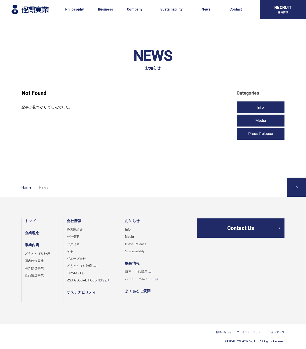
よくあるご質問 (138, 291)
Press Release (260, 134)
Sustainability (135, 251)
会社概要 (73, 236)
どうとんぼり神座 (37, 253)
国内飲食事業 (34, 261)
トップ (30, 221)
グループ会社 (76, 258)
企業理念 (32, 233)
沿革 (70, 251)
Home (26, 187)
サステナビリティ (81, 292)
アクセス (73, 244)
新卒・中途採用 (136, 272)
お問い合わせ (224, 332)
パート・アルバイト (139, 279)
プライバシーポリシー (249, 332)
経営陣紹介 (74, 229)
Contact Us (240, 228)
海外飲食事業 (34, 268)
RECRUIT (283, 9)
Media (260, 120)
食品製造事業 (34, 275)
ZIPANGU (74, 273)
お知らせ (132, 221)
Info (260, 107)
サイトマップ (276, 332)
